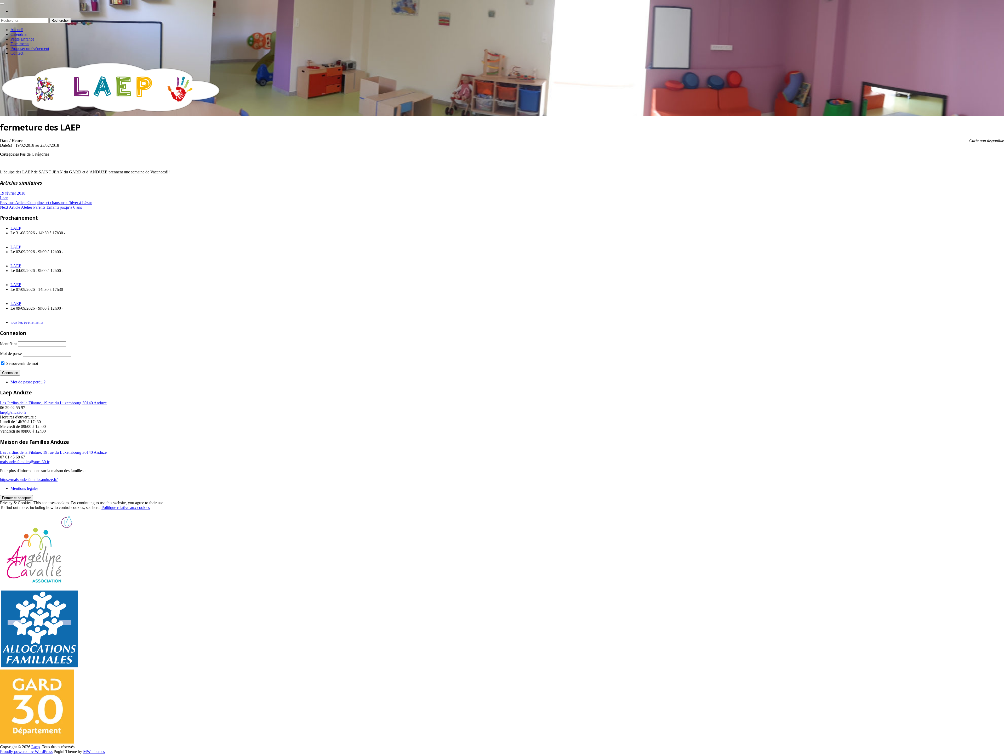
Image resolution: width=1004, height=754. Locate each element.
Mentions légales (24, 488)
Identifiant (8, 344)
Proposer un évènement (29, 48)
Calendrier (19, 34)
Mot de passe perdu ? (27, 382)
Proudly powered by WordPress (26, 751)
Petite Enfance (22, 39)
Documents (19, 44)
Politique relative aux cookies (125, 507)
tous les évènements (26, 322)
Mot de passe (11, 353)
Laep (4, 198)
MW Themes (94, 751)
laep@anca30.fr (13, 412)
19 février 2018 (12, 193)
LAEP (15, 228)
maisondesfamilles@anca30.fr (24, 462)
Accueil (16, 29)
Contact (16, 53)
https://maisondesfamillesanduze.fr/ (29, 479)
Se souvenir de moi (21, 363)
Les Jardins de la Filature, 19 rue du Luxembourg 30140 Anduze (53, 403)
